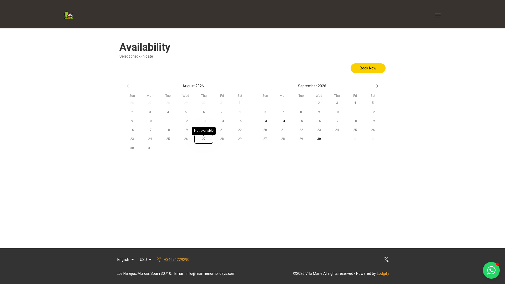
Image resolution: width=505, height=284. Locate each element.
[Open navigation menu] (438, 15)
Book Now (368, 68)
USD (143, 259)
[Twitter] (386, 259)
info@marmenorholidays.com (210, 273)
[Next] (376, 86)
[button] (132, 103)
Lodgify (383, 273)
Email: (179, 273)
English (123, 259)
